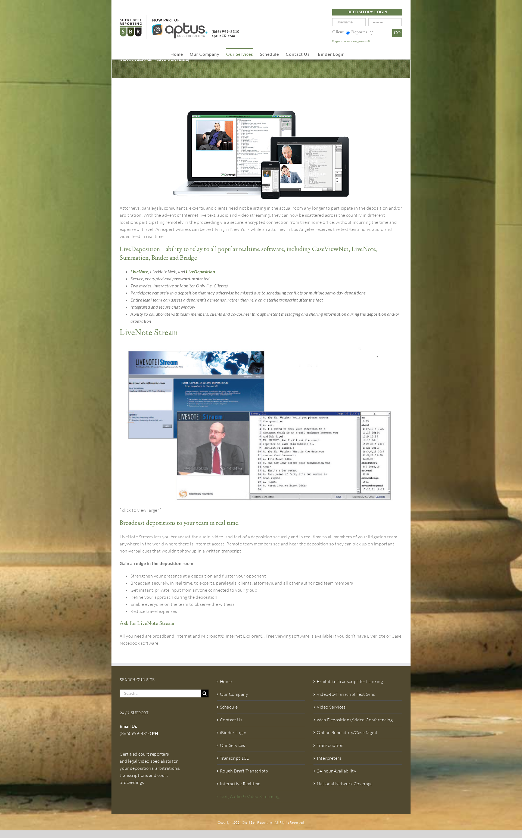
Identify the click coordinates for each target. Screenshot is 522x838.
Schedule (229, 707)
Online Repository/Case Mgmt (347, 732)
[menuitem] (180, 53)
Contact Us (231, 719)
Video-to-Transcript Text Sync (346, 694)
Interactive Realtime (240, 783)
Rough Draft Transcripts (244, 771)
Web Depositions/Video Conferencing (355, 719)
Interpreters (329, 758)
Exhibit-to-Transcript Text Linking (350, 681)
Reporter (359, 32)
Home (226, 681)
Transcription (330, 745)
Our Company (234, 694)
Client (338, 32)
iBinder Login (233, 732)
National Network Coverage (345, 783)
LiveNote (139, 271)
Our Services (232, 745)
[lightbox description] (261, 346)
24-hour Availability (336, 771)
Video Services (331, 707)
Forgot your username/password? (351, 42)
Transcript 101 (234, 758)
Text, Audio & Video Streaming (250, 796)
